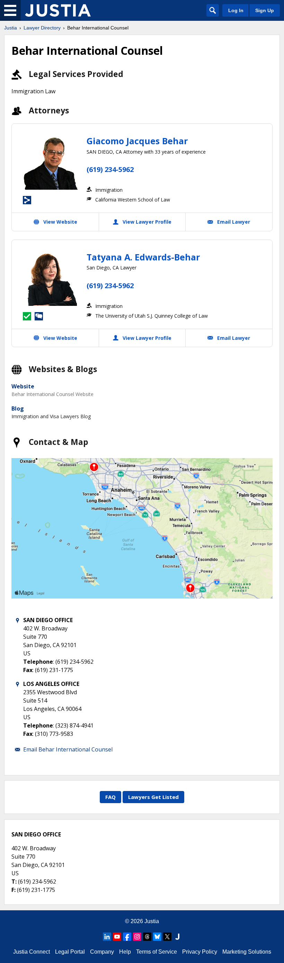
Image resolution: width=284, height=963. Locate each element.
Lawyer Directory (42, 28)
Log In (235, 10)
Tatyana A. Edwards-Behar (143, 257)
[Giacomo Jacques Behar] (50, 162)
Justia (10, 28)
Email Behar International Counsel (68, 749)
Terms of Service (156, 952)
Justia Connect (31, 952)
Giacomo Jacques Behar (137, 141)
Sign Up (264, 10)
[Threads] (147, 936)
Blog (17, 408)
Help (125, 952)
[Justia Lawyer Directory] (58, 10)
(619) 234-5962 (110, 169)
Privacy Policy (199, 952)
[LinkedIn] (107, 936)
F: (13, 890)
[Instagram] (137, 936)
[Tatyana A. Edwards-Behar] (50, 279)
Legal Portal (70, 952)
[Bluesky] (157, 936)
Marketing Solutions (246, 952)
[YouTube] (117, 936)
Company (102, 952)
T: (14, 881)
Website (22, 386)
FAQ (110, 796)
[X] (167, 936)
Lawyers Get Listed (153, 796)
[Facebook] (127, 936)
